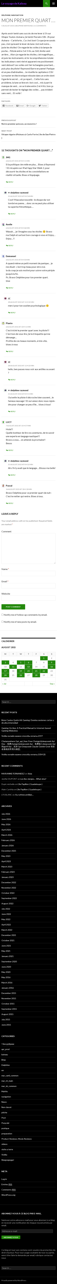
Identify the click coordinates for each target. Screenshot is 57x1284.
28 (36, 675)
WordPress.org (8, 1195)
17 (5, 671)
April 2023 (6, 861)
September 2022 (9, 898)
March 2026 (6, 835)
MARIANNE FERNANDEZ (13, 773)
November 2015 (8, 998)
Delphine (6, 15)
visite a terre (7, 1149)
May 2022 (5, 919)
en (2, 1070)
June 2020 (6, 966)
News (4, 1102)
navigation (17, 15)
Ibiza (30, 773)
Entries (6, 1184)
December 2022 (8, 882)
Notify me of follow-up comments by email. (25, 614)
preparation (6, 1133)
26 (21, 675)
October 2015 (7, 1003)
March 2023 (6, 866)
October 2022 (7, 893)
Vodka (4, 1154)
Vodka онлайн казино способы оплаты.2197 (22, 736)
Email (4, 581)
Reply (10, 182)
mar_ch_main (7, 1081)
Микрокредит (7, 1160)
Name (5, 569)
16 (51, 666)
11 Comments (40, 26)
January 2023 (7, 877)
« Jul (4, 683)
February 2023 (8, 872)
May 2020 (5, 972)
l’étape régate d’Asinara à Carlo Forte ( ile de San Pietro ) (28, 134)
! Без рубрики (7, 1044)
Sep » (52, 683)
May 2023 (5, 856)
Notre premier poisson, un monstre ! (19, 122)
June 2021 (6, 945)
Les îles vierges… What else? (33, 779)
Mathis (4, 1091)
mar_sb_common (9, 1086)
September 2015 (9, 1009)
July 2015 (5, 1019)
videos (4, 1144)
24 (5, 675)
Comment (6, 531)
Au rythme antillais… (24, 794)
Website (5, 593)
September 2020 (9, 961)
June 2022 (6, 914)
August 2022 (7, 903)
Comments (8, 1189)
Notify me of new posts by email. (20, 621)
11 (13, 666)
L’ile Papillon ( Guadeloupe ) (30, 784)
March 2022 (6, 930)
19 (21, 671)
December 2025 (8, 851)
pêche (4, 1112)
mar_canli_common (9, 1075)
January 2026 (7, 845)
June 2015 (6, 1024)
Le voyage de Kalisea (13, 3)
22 (44, 671)
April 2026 (6, 829)
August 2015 (7, 1014)
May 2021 (5, 951)
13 (28, 666)
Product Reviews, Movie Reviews (16, 1139)
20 (28, 671)
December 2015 (8, 993)
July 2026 (5, 814)
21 (36, 671)
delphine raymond (23, 26)
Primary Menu (53, 3)
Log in (4, 1179)
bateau (4, 1054)
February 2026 (8, 840)
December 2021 (8, 935)
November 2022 (8, 887)
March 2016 (6, 982)
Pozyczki (5, 1123)
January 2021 (7, 956)
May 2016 (5, 977)
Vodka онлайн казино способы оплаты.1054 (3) (23, 754)
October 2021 (7, 940)
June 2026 (6, 819)
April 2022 (6, 924)
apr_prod (5, 1049)
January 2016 (7, 988)
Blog (3, 1059)
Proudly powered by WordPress (13, 1280)
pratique (5, 1128)
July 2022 (5, 908)
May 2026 (5, 824)
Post (3, 1117)
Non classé (6, 1107)
